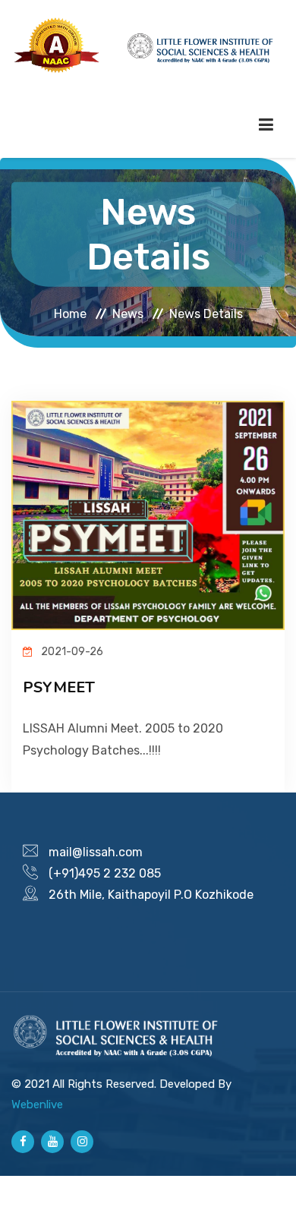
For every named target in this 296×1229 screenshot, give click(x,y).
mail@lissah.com (96, 852)
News (127, 313)
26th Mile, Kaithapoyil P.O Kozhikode (151, 894)
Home (70, 313)
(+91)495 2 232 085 (105, 873)
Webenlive (37, 1104)
